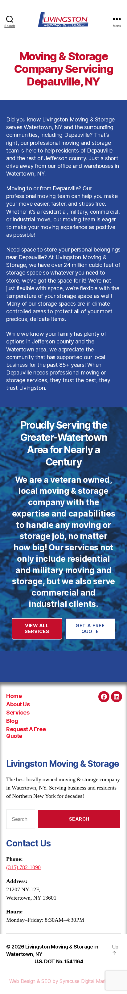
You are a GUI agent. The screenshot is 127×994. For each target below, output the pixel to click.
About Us (18, 704)
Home (14, 696)
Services (17, 712)
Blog (12, 721)
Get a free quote (90, 628)
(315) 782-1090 (23, 867)
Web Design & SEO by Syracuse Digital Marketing (63, 981)
